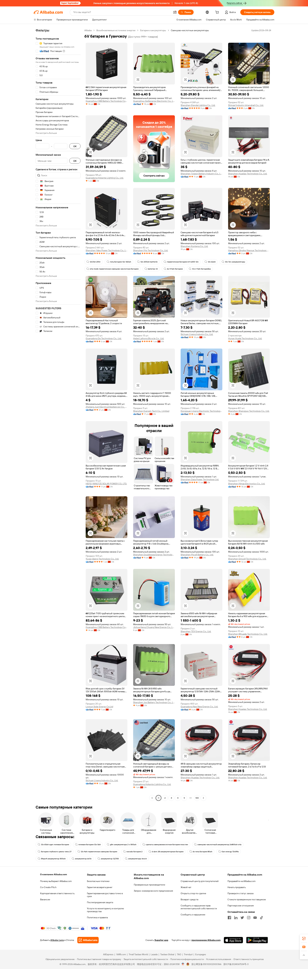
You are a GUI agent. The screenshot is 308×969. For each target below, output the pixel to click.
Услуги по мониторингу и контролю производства (105, 910)
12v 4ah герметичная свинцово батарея (99, 851)
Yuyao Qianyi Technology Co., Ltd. (102, 559)
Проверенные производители (149, 884)
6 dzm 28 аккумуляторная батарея (167, 851)
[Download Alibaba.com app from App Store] (233, 940)
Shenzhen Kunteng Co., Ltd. (194, 246)
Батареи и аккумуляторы (153, 30)
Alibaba (88, 30)
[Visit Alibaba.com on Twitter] (242, 918)
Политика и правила (97, 917)
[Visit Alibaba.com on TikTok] (261, 918)
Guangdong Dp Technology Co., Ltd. (103, 338)
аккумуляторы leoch (137, 859)
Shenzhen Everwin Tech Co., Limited (151, 411)
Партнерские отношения (240, 905)
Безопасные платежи (98, 881)
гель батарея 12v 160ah (120, 262)
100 (197, 798)
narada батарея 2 (134, 851)
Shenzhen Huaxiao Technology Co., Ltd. (247, 173)
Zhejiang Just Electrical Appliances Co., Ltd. (106, 407)
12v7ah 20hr (95, 262)
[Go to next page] (203, 798)
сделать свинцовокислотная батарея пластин (167, 844)
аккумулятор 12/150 (110, 859)
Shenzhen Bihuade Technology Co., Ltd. (247, 634)
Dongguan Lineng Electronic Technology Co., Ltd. (201, 411)
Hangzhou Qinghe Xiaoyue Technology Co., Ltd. (249, 250)
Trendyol (188, 954)
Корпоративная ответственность (57, 893)
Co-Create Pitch (48, 887)
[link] (304, 938)
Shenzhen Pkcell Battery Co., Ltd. (197, 554)
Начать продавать (236, 887)
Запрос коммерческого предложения (153, 890)
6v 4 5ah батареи (175, 269)
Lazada (154, 954)
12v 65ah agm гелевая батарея (55, 844)
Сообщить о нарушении (193, 914)
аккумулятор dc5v (83, 859)
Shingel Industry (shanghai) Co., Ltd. (246, 105)
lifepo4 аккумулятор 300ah (53, 859)
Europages (200, 954)
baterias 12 (153, 269)
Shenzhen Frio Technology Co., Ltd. (150, 250)
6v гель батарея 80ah (202, 851)
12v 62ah (212, 262)
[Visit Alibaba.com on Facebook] (229, 918)
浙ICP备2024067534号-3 (235, 964)
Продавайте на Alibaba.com (241, 881)
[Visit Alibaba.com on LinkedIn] (236, 918)
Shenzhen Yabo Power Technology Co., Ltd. (106, 250)
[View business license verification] (182, 964)
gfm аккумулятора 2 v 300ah (123, 844)
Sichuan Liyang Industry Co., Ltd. (197, 334)
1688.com (121, 954)
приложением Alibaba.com (206, 940)
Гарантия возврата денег (99, 887)
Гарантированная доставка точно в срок (105, 895)
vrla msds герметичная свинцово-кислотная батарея (114, 269)
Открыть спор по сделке (193, 893)
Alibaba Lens (57, 940)
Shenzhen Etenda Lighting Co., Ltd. (198, 105)
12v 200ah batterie (149, 262)
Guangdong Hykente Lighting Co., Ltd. (105, 178)
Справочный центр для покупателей (199, 881)
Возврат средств (189, 899)
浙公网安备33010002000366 (206, 964)
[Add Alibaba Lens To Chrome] (88, 940)
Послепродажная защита (100, 902)
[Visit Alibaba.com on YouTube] (255, 918)
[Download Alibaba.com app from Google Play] (257, 940)
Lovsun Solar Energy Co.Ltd (99, 706)
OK (75, 146)
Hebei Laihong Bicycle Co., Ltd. (148, 338)
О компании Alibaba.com (53, 874)
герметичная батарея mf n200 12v (182, 262)
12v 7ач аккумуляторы (235, 262)
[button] (175, 12)
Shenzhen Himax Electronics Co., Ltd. (246, 483)
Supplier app (161, 940)
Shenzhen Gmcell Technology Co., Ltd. (247, 559)
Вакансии (45, 899)
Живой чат (186, 887)
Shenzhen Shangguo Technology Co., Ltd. (248, 411)
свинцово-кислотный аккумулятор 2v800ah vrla (219, 844)
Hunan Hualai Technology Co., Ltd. (245, 338)
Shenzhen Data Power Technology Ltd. (200, 479)
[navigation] (58, 414)
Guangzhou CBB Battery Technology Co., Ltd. (106, 101)
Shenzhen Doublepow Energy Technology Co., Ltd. (154, 554)
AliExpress (108, 954)
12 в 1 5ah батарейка (201, 269)
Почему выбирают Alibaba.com (56, 881)
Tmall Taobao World (138, 954)
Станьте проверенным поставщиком (246, 899)
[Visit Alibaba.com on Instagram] (249, 918)
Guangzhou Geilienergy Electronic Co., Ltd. (154, 101)
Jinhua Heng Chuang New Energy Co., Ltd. (154, 627)
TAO (179, 954)
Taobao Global (167, 954)
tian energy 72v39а (230, 851)
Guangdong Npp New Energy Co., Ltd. (199, 706)
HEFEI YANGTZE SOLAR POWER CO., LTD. (106, 483)
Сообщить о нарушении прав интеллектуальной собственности (199, 907)
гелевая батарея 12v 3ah (89, 844)
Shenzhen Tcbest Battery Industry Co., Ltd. (201, 173)
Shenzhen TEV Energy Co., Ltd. (196, 631)
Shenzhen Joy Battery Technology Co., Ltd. (154, 702)
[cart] (217, 12)
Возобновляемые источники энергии (115, 30)
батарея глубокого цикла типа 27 (56, 851)
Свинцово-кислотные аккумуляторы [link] (190, 30)
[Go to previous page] (152, 798)
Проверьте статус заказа (240, 893)
